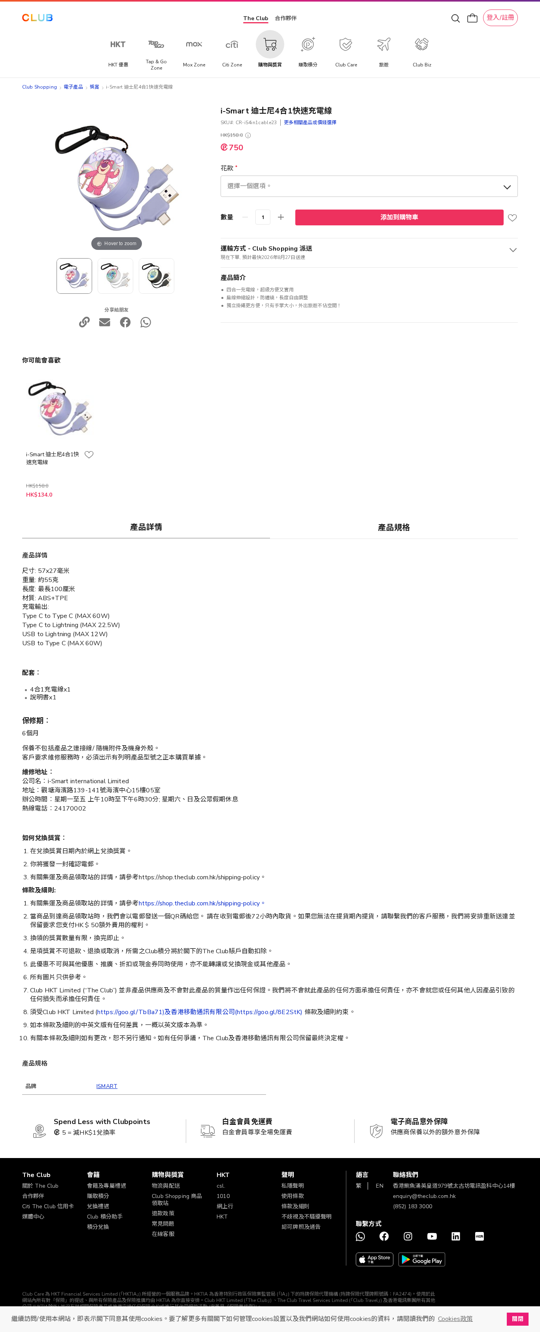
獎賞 (94, 87)
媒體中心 (33, 1217)
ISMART (106, 1086)
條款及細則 (295, 1206)
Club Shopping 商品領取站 (177, 1199)
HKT (222, 1217)
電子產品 (73, 87)
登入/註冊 (500, 17)
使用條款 (292, 1196)
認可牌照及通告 (301, 1227)
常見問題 (163, 1224)
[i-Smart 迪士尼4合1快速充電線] (115, 276)
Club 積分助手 (105, 1217)
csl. (221, 1186)
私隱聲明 (292, 1186)
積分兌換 (98, 1227)
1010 (223, 1196)
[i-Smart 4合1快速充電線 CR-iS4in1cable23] (74, 276)
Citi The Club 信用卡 (48, 1206)
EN (379, 1186)
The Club (255, 18)
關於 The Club (40, 1186)
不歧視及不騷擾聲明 (306, 1217)
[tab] (146, 527)
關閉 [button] (517, 1319)
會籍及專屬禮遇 (106, 1186)
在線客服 (163, 1234)
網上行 (225, 1206)
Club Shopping (39, 87)
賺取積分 (98, 1196)
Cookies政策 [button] (455, 1319)
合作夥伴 (286, 18)
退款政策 (163, 1213)
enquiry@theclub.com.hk (424, 1196)
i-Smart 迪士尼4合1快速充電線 (52, 458)
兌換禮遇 (98, 1206)
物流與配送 (166, 1186)
